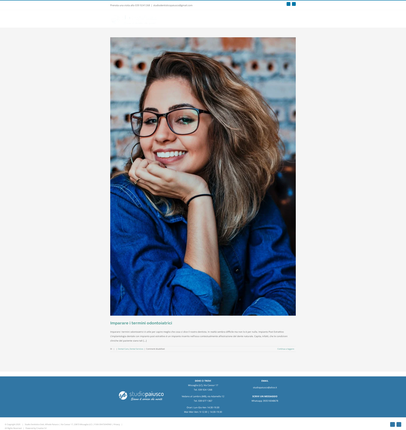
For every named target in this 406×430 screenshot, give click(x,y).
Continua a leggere (285, 349)
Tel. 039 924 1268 (203, 389)
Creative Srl (41, 428)
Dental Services (136, 349)
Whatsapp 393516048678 (265, 400)
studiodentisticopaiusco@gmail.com (173, 5)
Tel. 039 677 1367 (203, 400)
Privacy (117, 424)
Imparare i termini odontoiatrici (141, 323)
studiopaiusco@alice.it (265, 387)
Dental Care (123, 349)
